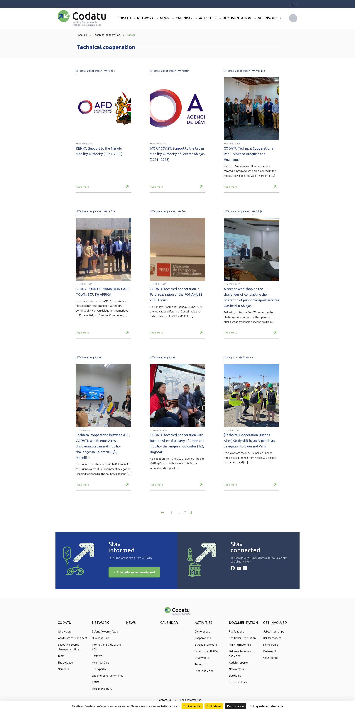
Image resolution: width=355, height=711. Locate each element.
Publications (236, 631)
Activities (207, 18)
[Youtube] (239, 568)
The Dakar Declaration (242, 638)
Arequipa (260, 70)
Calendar (184, 18)
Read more (82, 186)
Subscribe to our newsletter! (136, 572)
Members (63, 669)
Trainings (200, 664)
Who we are (65, 631)
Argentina (248, 357)
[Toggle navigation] (293, 18)
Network (145, 18)
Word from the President (72, 638)
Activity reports (238, 662)
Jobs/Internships (273, 631)
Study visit (231, 357)
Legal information (190, 699)
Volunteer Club (100, 662)
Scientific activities (207, 651)
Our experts (99, 669)
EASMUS (97, 682)
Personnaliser (235, 706)
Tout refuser (214, 706)
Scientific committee (105, 631)
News (164, 18)
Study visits (202, 657)
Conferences (202, 631)
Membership (270, 644)
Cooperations (203, 638)
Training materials (240, 644)
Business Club (100, 638)
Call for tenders (272, 638)
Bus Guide (235, 675)
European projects (206, 644)
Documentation (237, 18)
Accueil (82, 34)
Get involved (269, 18)
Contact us (164, 699)
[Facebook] (233, 568)
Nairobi (111, 70)
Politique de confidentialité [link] (266, 706)
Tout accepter (192, 706)
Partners (97, 655)
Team (61, 655)
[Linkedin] (245, 568)
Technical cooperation (106, 34)
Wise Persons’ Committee (107, 675)
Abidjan (185, 70)
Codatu (124, 18)
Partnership (270, 651)
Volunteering (270, 657)
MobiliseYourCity (102, 688)
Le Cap (111, 211)
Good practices (238, 682)
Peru (184, 211)
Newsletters (236, 669)
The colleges (65, 662)
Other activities (204, 670)
